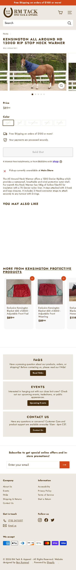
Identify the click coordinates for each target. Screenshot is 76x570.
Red (20, 122)
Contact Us (38, 430)
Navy (47, 122)
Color (6, 116)
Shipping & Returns (12, 499)
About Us (7, 486)
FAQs (5, 494)
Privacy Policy (44, 490)
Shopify (50, 562)
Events (6, 490)
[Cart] (60, 13)
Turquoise (33, 122)
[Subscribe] (64, 464)
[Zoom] (61, 85)
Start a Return (44, 499)
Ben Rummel (22, 562)
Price (6, 102)
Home (5, 33)
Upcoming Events (38, 402)
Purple (60, 122)
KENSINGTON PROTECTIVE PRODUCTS (37, 270)
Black (8, 122)
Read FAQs (38, 372)
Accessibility (44, 486)
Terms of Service (46, 494)
